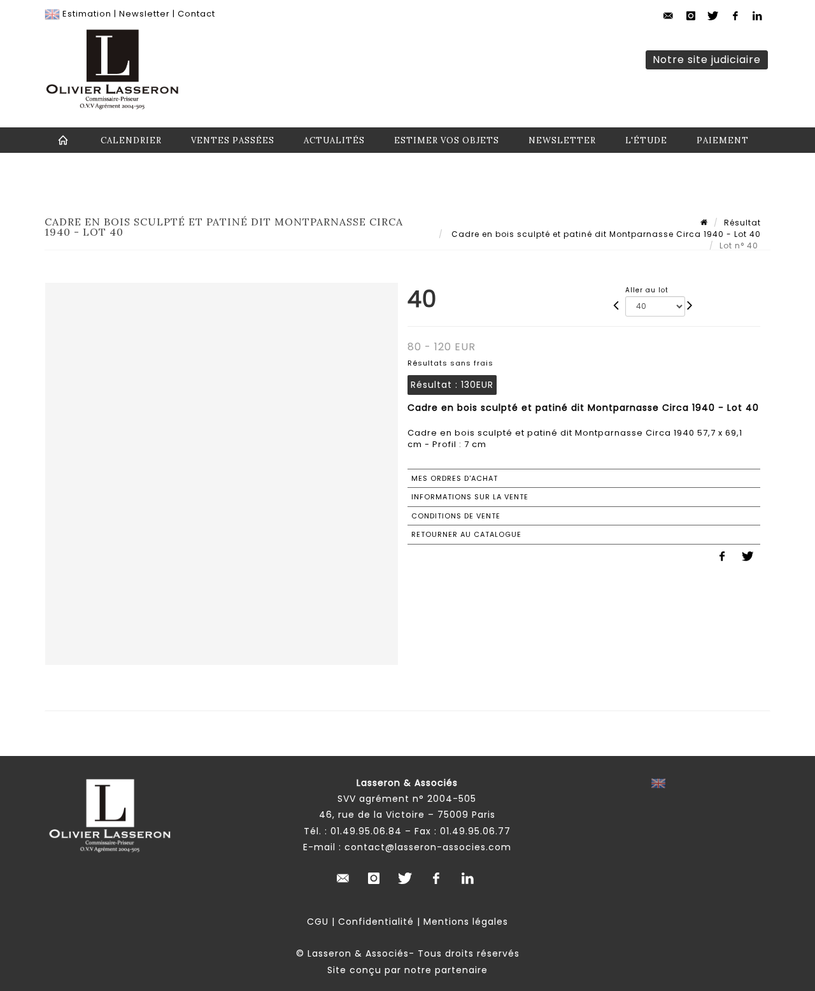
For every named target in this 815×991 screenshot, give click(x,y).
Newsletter (144, 14)
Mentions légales (465, 921)
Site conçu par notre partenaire (407, 970)
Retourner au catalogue (466, 534)
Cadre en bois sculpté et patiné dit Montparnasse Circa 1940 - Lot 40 (605, 234)
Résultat (742, 222)
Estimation (86, 14)
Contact (196, 14)
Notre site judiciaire (707, 59)
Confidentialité (376, 921)
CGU (318, 921)
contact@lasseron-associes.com (427, 847)
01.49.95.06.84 (366, 831)
